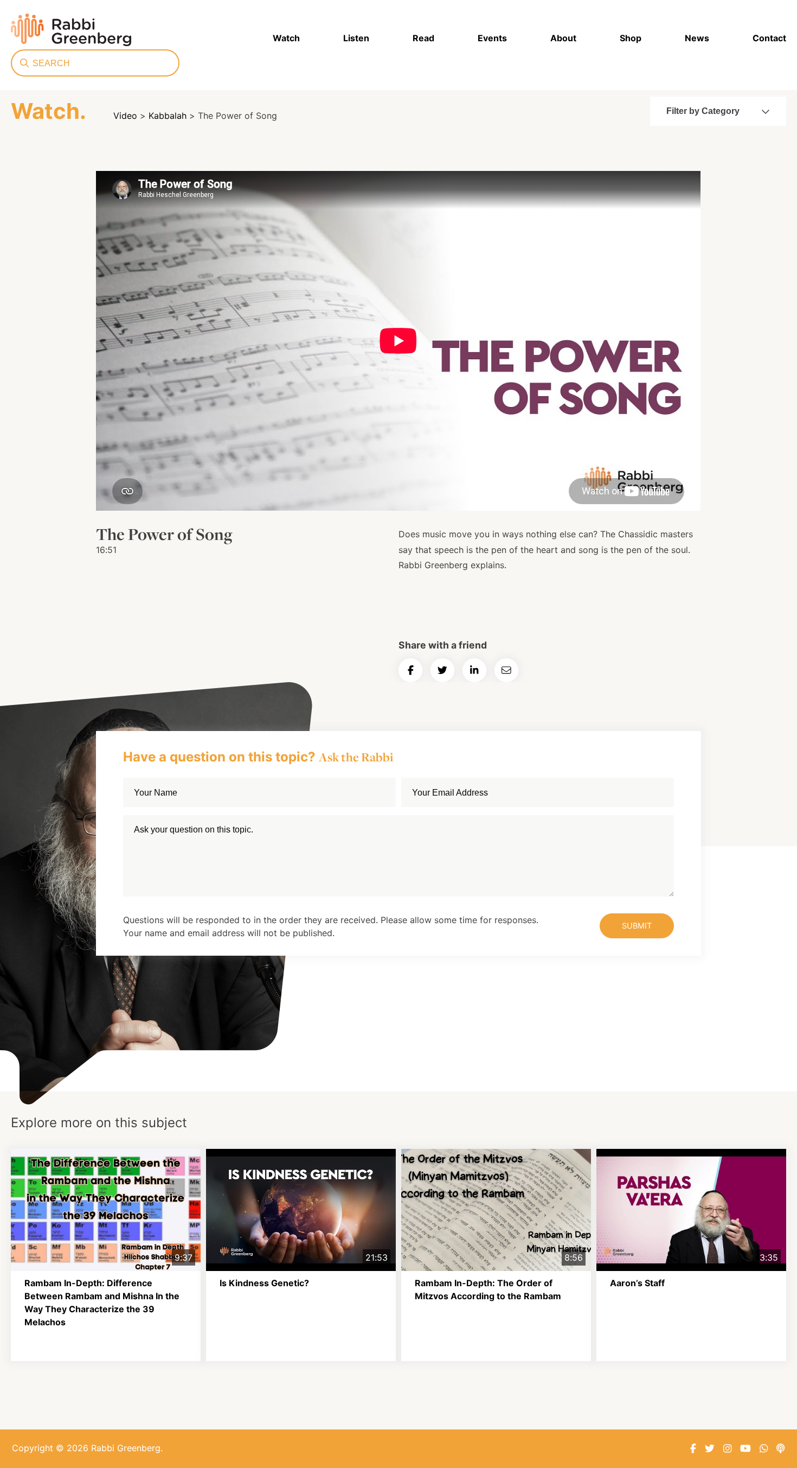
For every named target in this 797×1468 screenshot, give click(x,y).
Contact (769, 38)
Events (492, 38)
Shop (630, 38)
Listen (356, 38)
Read (423, 38)
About (563, 38)
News (697, 38)
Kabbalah (168, 115)
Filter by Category (703, 111)
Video (125, 115)
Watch (286, 38)
